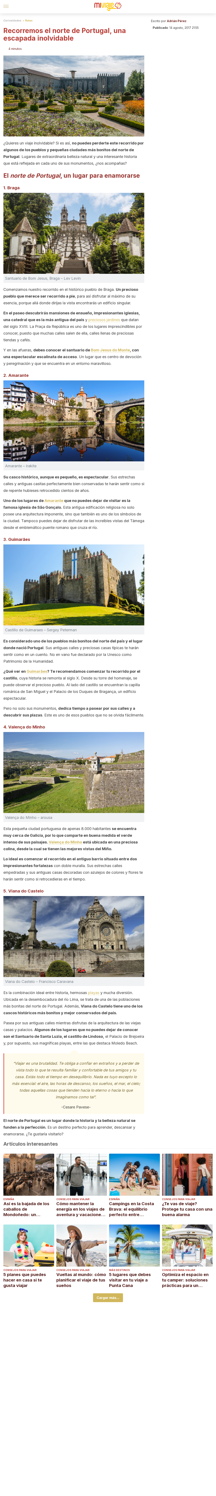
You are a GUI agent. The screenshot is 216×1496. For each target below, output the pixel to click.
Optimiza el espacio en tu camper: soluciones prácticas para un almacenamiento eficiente (185, 1280)
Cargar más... (108, 1298)
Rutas (28, 20)
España (8, 1199)
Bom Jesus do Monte (110, 350)
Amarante (54, 500)
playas (94, 992)
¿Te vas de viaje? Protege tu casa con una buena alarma (187, 1209)
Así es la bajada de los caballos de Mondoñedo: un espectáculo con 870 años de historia (26, 1209)
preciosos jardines (104, 320)
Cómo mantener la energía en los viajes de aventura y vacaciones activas (80, 1209)
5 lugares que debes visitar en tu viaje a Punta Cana (130, 1280)
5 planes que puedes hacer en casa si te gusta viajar (24, 1280)
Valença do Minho (65, 842)
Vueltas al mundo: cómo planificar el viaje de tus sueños (81, 1280)
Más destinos (119, 1270)
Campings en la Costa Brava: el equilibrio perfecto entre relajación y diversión (131, 1209)
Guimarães (37, 671)
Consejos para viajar (72, 1199)
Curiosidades (12, 20)
